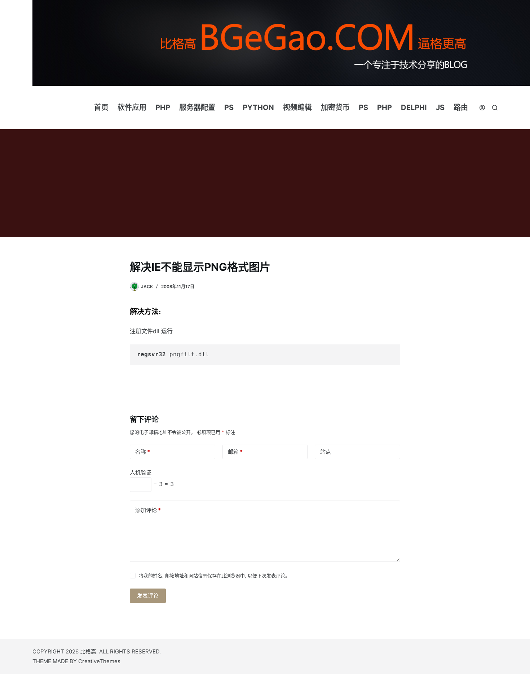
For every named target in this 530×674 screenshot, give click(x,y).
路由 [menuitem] (461, 107)
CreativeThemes (99, 661)
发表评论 (148, 595)
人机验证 (140, 472)
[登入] (482, 107)
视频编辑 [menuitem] (297, 107)
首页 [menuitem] (101, 107)
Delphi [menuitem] (414, 107)
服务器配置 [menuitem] (197, 107)
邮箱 (235, 451)
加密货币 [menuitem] (335, 107)
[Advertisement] (265, 183)
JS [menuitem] (440, 107)
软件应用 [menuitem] (132, 107)
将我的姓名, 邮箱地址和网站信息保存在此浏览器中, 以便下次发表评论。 (214, 575)
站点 (325, 451)
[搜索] (495, 107)
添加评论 (148, 510)
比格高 (88, 651)
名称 (142, 451)
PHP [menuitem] (162, 107)
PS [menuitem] (229, 107)
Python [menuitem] (258, 107)
